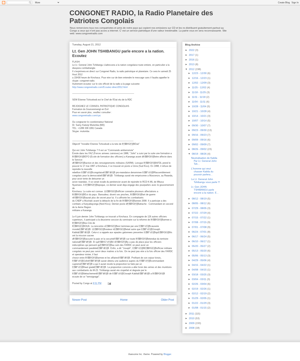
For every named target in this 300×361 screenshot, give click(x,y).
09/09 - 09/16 (199, 139)
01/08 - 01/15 (199, 307)
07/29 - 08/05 (199, 208)
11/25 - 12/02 (199, 87)
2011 (192, 313)
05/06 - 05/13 (199, 255)
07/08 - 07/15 (199, 222)
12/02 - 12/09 (199, 82)
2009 (192, 323)
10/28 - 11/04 (199, 106)
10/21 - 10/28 (199, 111)
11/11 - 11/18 (199, 97)
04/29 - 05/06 (199, 260)
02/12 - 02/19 (199, 293)
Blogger (167, 354)
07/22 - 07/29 (199, 212)
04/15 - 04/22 (199, 265)
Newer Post (79, 299)
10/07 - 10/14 (199, 120)
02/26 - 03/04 (199, 283)
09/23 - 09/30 (199, 130)
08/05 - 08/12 (199, 203)
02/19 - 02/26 (199, 288)
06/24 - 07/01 (199, 231)
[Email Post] (109, 283)
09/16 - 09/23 (199, 134)
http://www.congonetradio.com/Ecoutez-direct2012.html (100, 87)
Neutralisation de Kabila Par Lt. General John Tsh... (204, 161)
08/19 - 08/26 (199, 153)
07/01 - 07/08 (199, 227)
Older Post (167, 299)
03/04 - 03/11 (199, 279)
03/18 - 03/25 (199, 274)
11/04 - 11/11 (199, 101)
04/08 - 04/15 (199, 269)
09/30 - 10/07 (199, 125)
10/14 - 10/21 (199, 115)
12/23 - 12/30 (199, 73)
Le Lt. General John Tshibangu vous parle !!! (205, 180)
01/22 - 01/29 (199, 303)
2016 (192, 59)
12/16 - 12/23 (199, 78)
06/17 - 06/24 (199, 236)
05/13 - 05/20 (199, 250)
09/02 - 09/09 (199, 144)
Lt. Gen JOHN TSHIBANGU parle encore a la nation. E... (205, 189)
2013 (192, 64)
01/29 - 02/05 (199, 298)
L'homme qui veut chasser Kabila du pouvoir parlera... (202, 171)
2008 (192, 327)
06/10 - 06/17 (199, 241)
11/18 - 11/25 (199, 92)
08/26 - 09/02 (199, 149)
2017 (192, 55)
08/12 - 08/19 (199, 198)
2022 (192, 50)
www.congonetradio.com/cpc (86, 115)
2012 (192, 69)
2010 (192, 318)
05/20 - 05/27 (199, 246)
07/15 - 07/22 (199, 217)
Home (124, 299)
